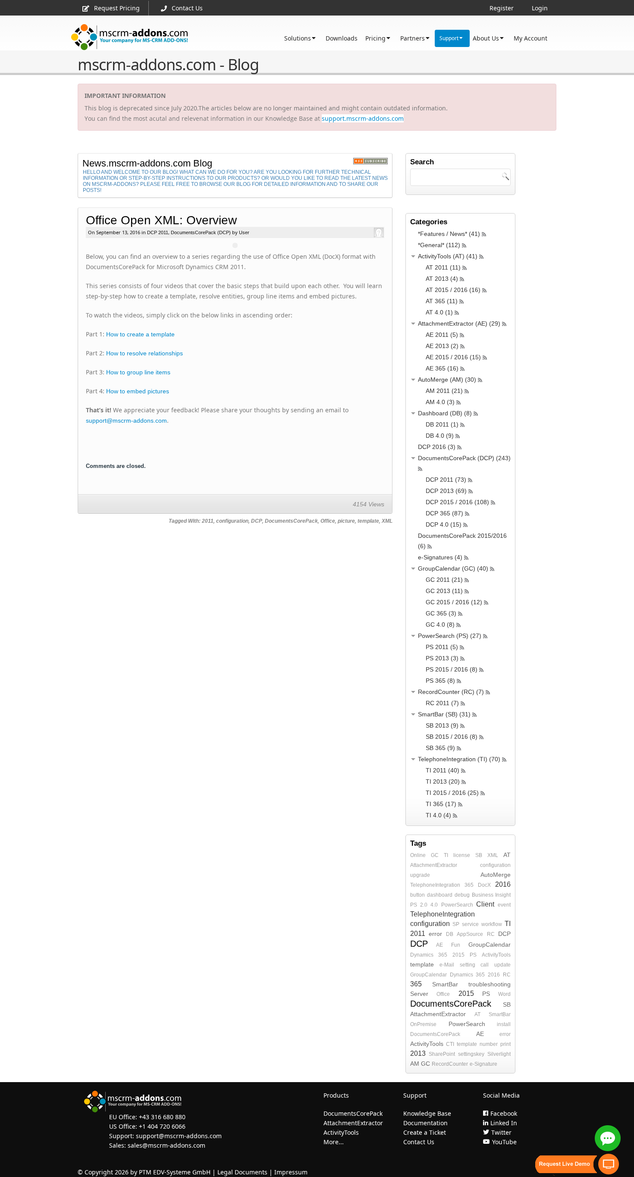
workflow (491, 924)
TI (446, 855)
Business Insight (491, 895)
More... (333, 1142)
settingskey (471, 1054)
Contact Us (187, 8)
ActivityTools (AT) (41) (447, 256)
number (489, 1044)
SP (455, 924)
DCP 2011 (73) (446, 479)
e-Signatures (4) (440, 557)
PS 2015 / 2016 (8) (451, 669)
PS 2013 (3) (442, 658)
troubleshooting (489, 984)
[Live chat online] (608, 1138)
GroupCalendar (489, 944)
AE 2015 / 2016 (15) (453, 357)
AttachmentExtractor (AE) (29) (459, 323)
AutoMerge (495, 874)
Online (418, 855)
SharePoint (442, 1054)
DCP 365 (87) (444, 513)
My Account (530, 38)
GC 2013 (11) (444, 590)
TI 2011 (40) (442, 770)
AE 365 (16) (442, 368)
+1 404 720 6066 (162, 1126)
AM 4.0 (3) (440, 402)
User (243, 232)
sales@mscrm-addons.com (166, 1145)
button (417, 895)
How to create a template (140, 334)
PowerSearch (457, 905)
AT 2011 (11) (443, 267)
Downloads (342, 38)
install (504, 1024)
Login (540, 8)
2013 (418, 1053)
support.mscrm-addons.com (363, 118)
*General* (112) (439, 245)
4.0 (434, 905)
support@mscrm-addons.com (126, 420)
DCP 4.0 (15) (443, 524)
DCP (256, 521)
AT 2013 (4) (442, 278)
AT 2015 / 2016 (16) (453, 289)
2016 (503, 884)
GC (435, 855)
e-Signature (483, 1064)
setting (467, 965)
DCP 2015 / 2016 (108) (457, 502)
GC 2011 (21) (444, 579)
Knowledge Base (427, 1113)
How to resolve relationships (144, 353)
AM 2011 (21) (444, 390)
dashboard (439, 895)
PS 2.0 (418, 905)
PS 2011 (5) (442, 646)
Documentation (425, 1123)
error (435, 933)
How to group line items (138, 372)
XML (387, 521)
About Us (486, 38)
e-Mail (446, 965)
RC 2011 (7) (442, 703)
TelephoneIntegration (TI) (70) (459, 759)
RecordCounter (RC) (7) (451, 691)
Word (504, 994)
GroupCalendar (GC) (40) (453, 568)
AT (507, 854)
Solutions (297, 38)
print (505, 1044)
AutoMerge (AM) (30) (447, 379)
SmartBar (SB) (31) (444, 714)
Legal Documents (242, 1172)
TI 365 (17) (441, 803)
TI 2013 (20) (443, 781)
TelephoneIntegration (435, 885)
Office (327, 521)
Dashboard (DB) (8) (445, 413)
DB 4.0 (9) (440, 435)
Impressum (291, 1172)
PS (473, 955)
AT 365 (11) (442, 301)
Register (502, 8)
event (504, 905)
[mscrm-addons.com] (129, 37)
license (461, 855)
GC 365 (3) (441, 613)
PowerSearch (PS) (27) (449, 635)
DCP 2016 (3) (436, 446)
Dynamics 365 (428, 955)
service (470, 924)
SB (478, 855)
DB (449, 934)
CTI (450, 1044)
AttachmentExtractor (433, 865)
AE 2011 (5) (442, 334)
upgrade (420, 875)
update (502, 965)
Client (485, 904)
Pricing (375, 38)
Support (448, 38)
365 (469, 885)
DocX (484, 885)
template (368, 521)
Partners (412, 38)
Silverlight (499, 1054)
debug (462, 895)
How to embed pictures (137, 391)
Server (419, 993)
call (484, 965)
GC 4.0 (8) (440, 624)
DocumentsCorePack (291, 521)
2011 (207, 521)
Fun (455, 945)
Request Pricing (117, 8)
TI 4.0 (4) (438, 815)
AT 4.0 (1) (439, 312)
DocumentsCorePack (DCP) (201, 232)
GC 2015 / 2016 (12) (454, 602)
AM (414, 1063)
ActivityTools (496, 955)
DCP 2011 (157, 232)
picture (346, 521)
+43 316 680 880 (162, 1117)
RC (491, 934)
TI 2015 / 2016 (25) (452, 792)
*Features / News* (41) (449, 233)
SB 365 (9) (440, 747)
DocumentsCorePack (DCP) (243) (464, 458)
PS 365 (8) (440, 680)
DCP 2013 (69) (446, 490)
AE (439, 945)
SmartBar (445, 984)
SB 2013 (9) (442, 725)
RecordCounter (450, 1064)
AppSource (470, 934)
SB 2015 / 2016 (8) (451, 736)
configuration (232, 521)
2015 (458, 955)
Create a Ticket (424, 1132)
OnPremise (423, 1024)
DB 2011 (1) (442, 424)
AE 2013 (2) (442, 345)
